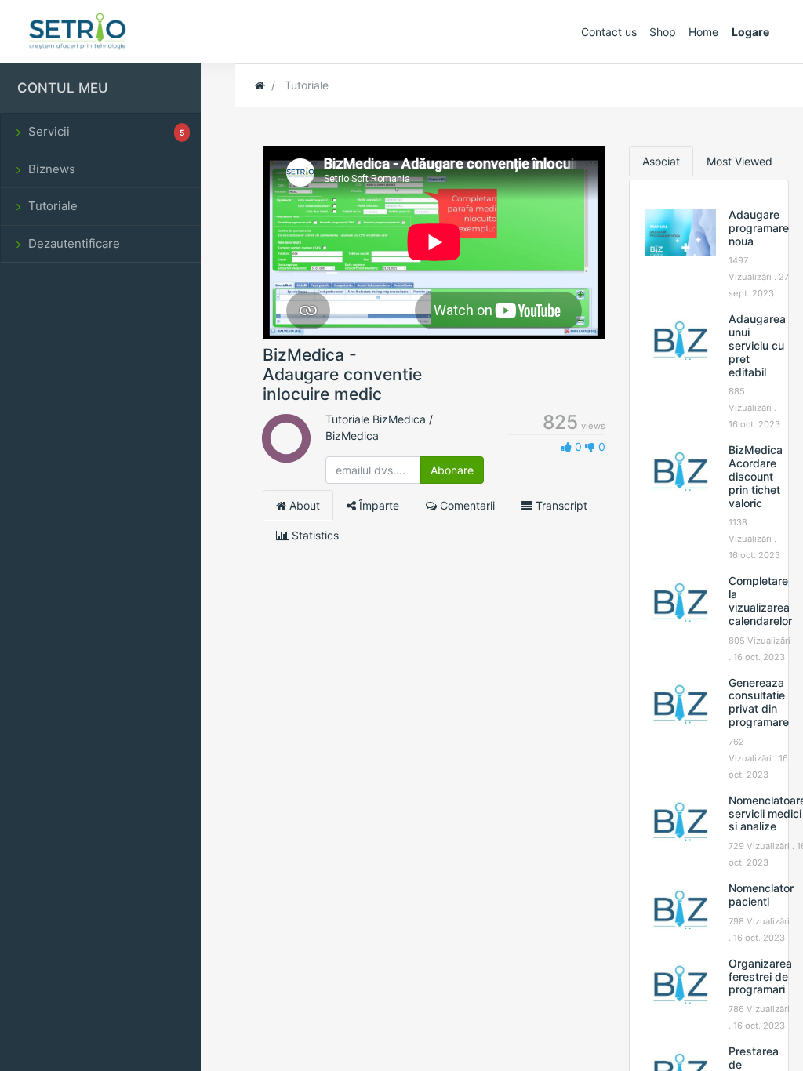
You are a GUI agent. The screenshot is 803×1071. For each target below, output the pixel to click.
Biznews (51, 169)
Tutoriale (53, 205)
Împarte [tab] (377, 505)
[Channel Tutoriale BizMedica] (286, 453)
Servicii (106, 131)
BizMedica (352, 435)
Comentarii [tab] (466, 505)
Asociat (661, 161)
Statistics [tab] (314, 535)
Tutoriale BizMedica (375, 419)
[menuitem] (609, 31)
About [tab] (303, 505)
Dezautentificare (74, 243)
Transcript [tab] (559, 505)
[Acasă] (260, 85)
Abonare (452, 470)
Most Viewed (739, 161)
